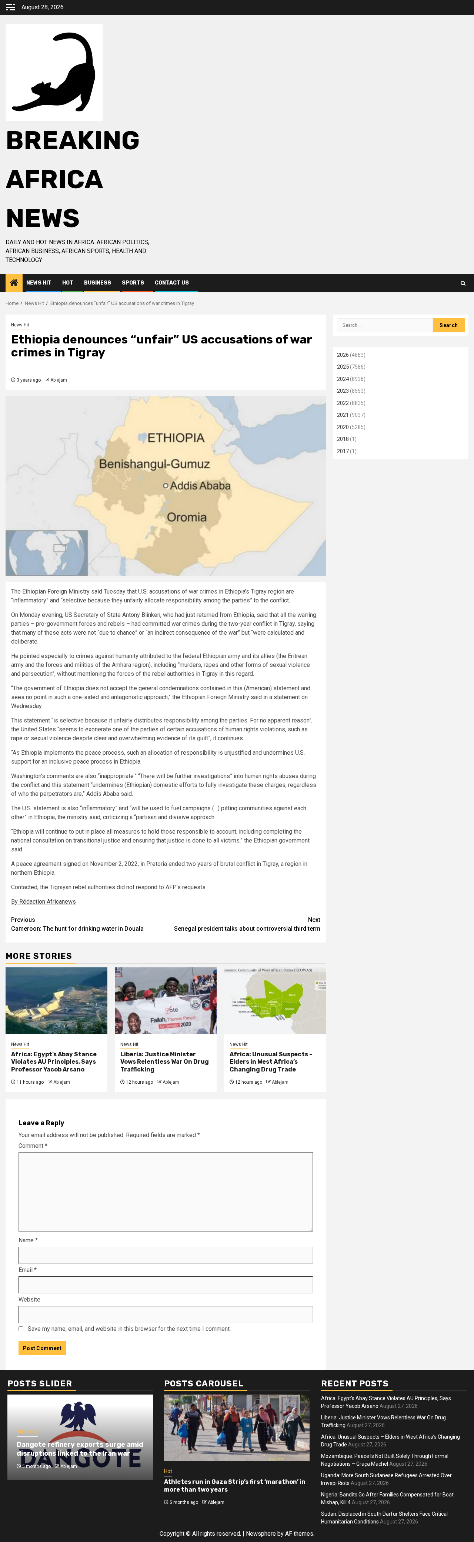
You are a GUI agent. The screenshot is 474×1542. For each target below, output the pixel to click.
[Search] (463, 283)
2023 (343, 391)
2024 (343, 379)
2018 (343, 439)
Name (28, 1240)
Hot (67, 283)
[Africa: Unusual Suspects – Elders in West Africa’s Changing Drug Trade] (275, 1000)
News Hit (38, 283)
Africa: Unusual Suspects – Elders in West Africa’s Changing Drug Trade (271, 1062)
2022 (343, 403)
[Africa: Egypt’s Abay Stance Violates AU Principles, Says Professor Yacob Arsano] (56, 1000)
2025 (343, 366)
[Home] (14, 283)
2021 (343, 415)
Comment (33, 1145)
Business (97, 283)
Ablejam (58, 380)
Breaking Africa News (73, 179)
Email (28, 1269)
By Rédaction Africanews (43, 901)
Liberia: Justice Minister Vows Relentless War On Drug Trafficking (164, 1062)
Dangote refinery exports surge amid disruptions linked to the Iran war (80, 1448)
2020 (343, 427)
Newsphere (261, 1533)
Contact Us (172, 283)
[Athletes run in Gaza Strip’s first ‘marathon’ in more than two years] (237, 1428)
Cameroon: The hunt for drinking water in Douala (77, 924)
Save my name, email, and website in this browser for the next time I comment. (129, 1328)
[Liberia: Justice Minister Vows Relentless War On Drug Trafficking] (166, 1000)
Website (29, 1299)
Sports (133, 283)
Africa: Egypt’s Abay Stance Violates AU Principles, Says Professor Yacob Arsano (54, 1062)
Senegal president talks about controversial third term (247, 924)
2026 (343, 355)
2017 (343, 451)
